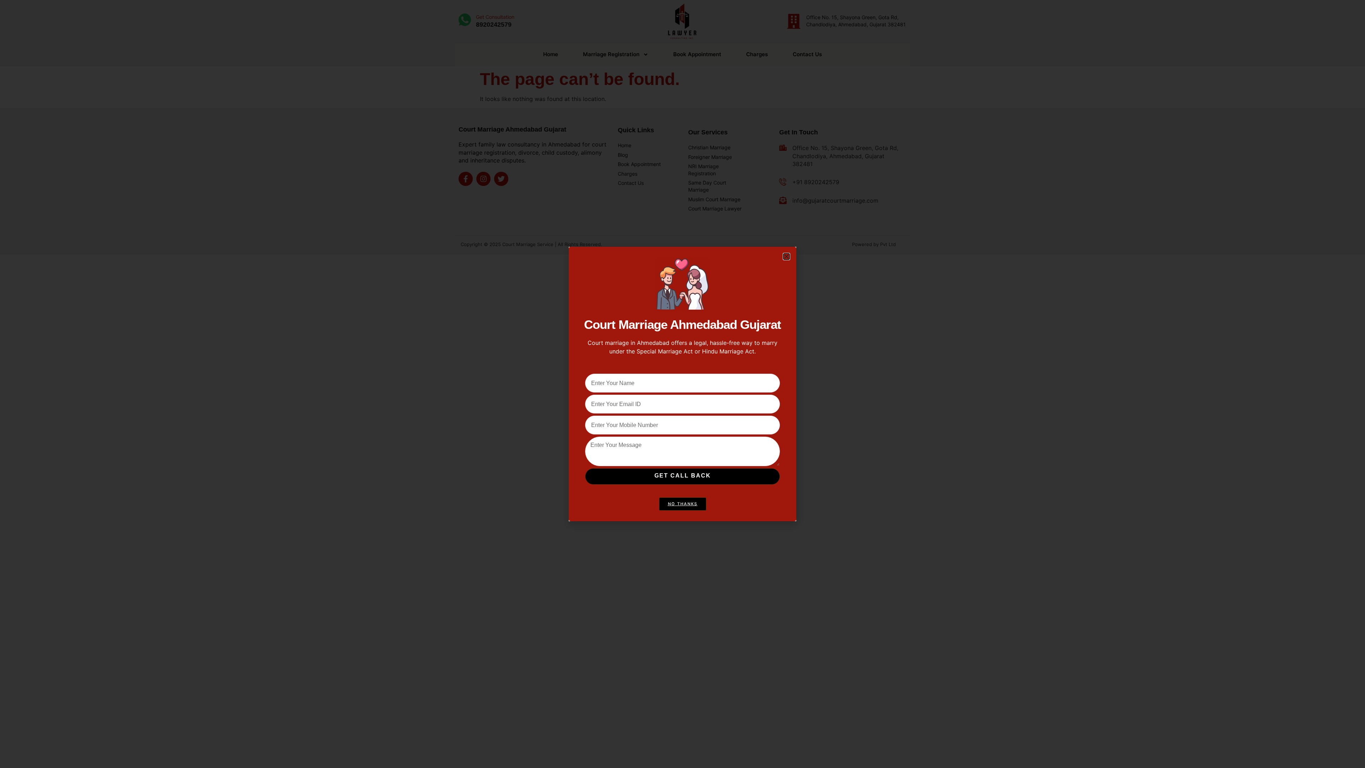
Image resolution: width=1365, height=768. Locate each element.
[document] (682, 384)
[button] (786, 256)
